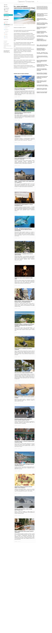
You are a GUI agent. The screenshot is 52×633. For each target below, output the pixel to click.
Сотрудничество (6, 44)
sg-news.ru (6, 21)
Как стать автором (6, 43)
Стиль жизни (7, 16)
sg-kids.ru (6, 34)
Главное (6, 4)
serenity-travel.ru (7, 24)
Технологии (7, 13)
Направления (7, 8)
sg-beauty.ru (6, 31)
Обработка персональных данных (7, 46)
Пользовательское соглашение (8, 48)
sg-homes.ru (6, 29)
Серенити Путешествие (26, 1)
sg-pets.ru (6, 36)
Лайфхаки (6, 11)
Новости (6, 6)
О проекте (5, 42)
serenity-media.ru (7, 26)
